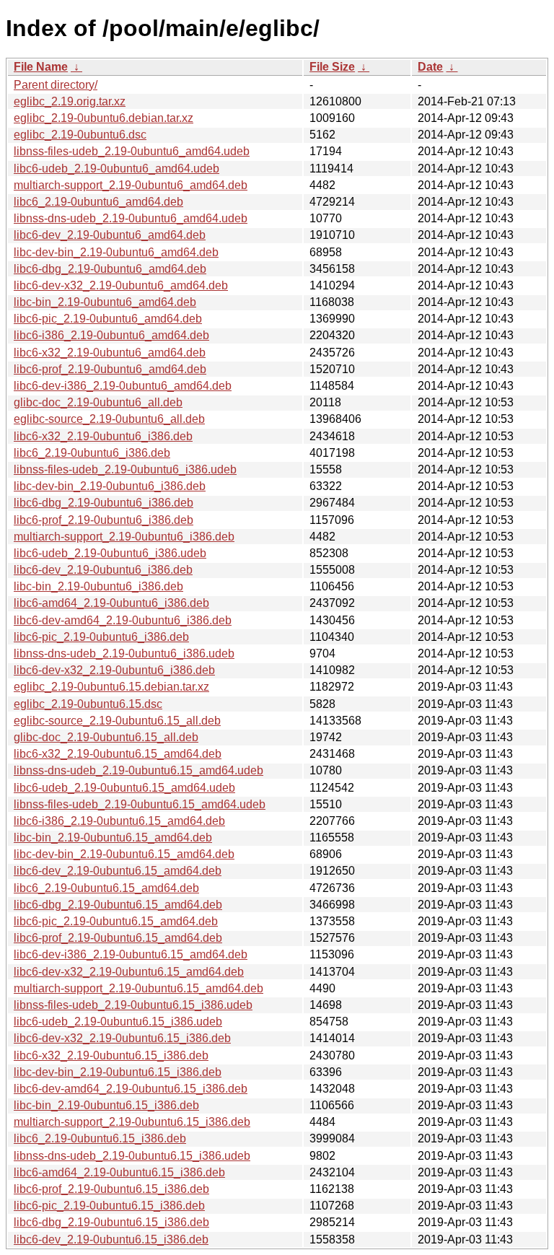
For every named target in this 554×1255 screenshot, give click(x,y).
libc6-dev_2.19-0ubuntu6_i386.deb (103, 570)
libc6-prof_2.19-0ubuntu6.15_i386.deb (111, 1189)
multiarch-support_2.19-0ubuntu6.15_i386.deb (132, 1122)
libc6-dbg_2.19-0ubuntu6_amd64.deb (110, 269)
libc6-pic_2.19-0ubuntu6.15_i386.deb (109, 1205)
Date (430, 67)
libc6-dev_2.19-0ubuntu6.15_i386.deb (111, 1239)
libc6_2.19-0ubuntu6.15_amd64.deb (106, 888)
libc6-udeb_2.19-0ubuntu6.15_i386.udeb (118, 1021)
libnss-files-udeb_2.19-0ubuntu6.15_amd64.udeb (139, 804)
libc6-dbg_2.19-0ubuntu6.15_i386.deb (111, 1222)
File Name (41, 67)
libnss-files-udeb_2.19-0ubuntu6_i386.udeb (125, 469)
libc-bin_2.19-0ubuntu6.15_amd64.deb (113, 837)
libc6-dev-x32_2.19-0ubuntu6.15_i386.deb (122, 1038)
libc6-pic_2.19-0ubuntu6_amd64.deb (108, 318)
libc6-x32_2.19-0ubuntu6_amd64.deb (110, 352)
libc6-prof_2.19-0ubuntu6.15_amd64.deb (118, 938)
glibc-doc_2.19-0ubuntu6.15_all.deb (106, 737)
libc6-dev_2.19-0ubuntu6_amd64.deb (110, 235)
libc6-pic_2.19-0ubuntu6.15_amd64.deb (116, 921)
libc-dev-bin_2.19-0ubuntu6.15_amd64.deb (124, 854)
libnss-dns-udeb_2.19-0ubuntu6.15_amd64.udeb (138, 770)
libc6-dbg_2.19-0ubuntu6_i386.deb (103, 503)
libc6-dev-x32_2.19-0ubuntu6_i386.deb (114, 670)
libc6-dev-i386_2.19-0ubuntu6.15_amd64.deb (130, 954)
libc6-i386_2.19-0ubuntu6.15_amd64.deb (119, 821)
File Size (332, 67)
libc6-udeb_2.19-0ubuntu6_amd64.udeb (116, 168)
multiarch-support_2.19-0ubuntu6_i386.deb (124, 536)
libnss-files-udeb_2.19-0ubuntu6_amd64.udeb (132, 151)
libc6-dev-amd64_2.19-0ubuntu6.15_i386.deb (130, 1089)
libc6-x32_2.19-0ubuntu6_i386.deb (103, 436)
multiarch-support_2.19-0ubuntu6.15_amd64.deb (138, 988)
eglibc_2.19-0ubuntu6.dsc (80, 134)
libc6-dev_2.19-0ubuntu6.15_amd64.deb (117, 871)
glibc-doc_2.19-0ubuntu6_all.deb (98, 402)
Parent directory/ (55, 85)
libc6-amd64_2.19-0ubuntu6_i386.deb (111, 603)
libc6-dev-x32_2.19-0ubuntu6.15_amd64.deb (129, 972)
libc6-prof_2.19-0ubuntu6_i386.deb (103, 520)
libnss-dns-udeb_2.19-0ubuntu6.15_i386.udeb (132, 1156)
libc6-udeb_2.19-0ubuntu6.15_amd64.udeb (124, 788)
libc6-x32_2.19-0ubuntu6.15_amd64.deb (117, 754)
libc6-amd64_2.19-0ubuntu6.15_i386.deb (119, 1172)
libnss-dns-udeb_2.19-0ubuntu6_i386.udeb (124, 653)
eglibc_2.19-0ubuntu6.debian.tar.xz (103, 118)
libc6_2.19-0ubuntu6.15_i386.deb (100, 1138)
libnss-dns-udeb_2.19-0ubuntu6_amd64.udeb (130, 218)
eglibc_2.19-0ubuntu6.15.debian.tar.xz (111, 687)
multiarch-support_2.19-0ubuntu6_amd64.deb (130, 185)
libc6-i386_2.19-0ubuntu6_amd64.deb (111, 335)
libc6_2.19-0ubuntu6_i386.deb (92, 453)
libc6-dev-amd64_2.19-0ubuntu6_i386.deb (123, 620)
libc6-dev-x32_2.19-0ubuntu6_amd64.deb (121, 285)
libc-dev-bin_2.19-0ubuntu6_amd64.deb (116, 252)
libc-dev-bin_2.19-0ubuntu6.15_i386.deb (117, 1072)
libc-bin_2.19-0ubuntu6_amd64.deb (105, 302)
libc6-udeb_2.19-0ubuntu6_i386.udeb (110, 553)
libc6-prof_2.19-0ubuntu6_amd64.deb (110, 369)
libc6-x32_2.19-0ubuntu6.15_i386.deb (111, 1055)
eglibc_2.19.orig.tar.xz (70, 101)
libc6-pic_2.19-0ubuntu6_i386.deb (101, 637)
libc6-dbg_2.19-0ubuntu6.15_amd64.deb (118, 904)
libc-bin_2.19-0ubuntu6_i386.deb (98, 586)
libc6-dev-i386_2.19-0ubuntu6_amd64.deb (123, 386)
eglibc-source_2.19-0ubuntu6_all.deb (109, 419)
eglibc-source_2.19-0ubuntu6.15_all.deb (117, 720)
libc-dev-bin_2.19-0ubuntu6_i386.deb (110, 486)
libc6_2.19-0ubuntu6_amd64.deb (98, 202)
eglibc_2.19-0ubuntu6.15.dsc (88, 704)
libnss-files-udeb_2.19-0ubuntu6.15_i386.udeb (133, 1005)
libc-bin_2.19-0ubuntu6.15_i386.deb (106, 1105)
